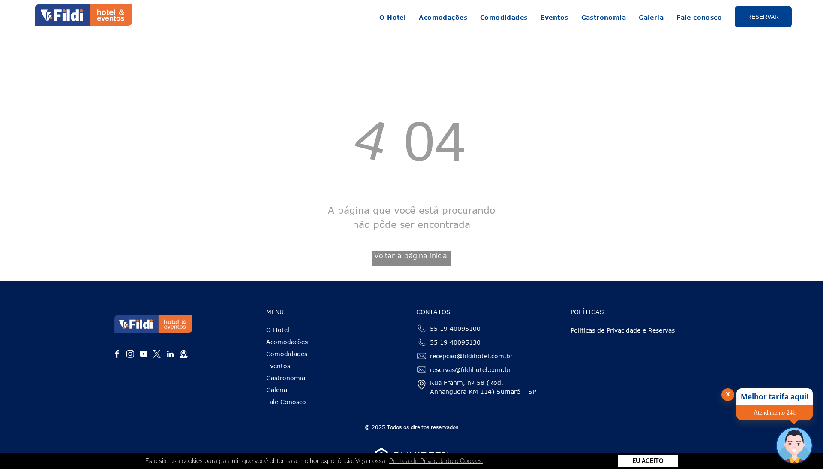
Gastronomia (285, 377)
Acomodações (287, 341)
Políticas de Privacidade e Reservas (623, 330)
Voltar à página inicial (411, 256)
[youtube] (143, 355)
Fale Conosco (286, 401)
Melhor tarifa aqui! (774, 397)
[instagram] (130, 355)
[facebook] (117, 355)
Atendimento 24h (775, 412)
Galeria (276, 389)
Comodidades (286, 353)
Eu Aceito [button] (648, 460)
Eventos (278, 365)
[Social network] (183, 355)
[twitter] (156, 355)
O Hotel (277, 329)
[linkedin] (170, 355)
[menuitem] (392, 17)
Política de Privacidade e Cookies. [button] (436, 460)
